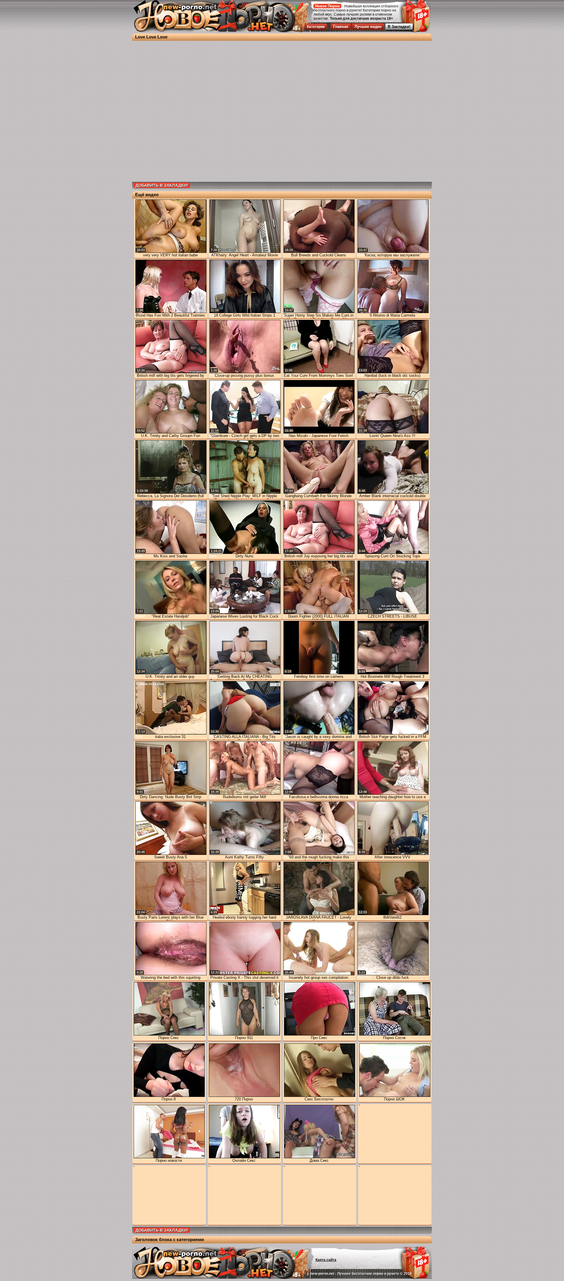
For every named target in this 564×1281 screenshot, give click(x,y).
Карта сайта (325, 1260)
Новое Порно (327, 6)
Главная (340, 26)
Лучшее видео (368, 26)
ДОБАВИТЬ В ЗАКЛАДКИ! (161, 185)
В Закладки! (399, 26)
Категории (316, 27)
